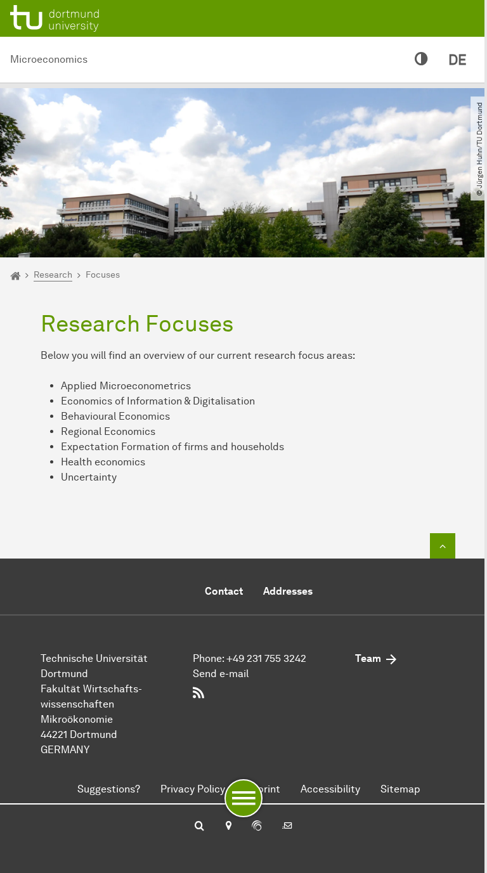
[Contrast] (421, 59)
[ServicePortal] (257, 826)
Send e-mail (221, 674)
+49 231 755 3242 (266, 658)
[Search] (199, 826)
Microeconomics (49, 59)
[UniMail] (287, 826)
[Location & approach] (228, 826)
